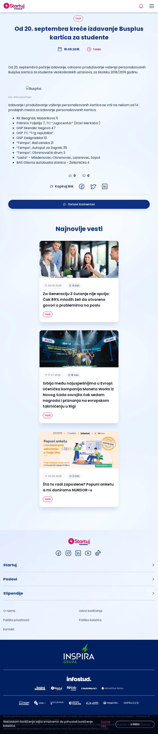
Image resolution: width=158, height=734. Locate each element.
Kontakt (8, 629)
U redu (135, 724)
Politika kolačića (90, 620)
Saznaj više (105, 724)
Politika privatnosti (16, 620)
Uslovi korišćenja (90, 611)
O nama (9, 611)
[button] (79, 565)
